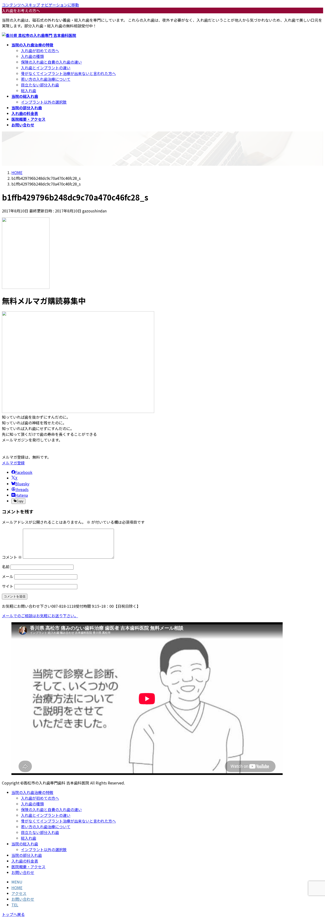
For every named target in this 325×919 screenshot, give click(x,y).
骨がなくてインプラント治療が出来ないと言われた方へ (68, 73)
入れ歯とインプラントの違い (45, 67)
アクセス (18, 893)
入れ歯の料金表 (24, 861)
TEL (14, 905)
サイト (7, 586)
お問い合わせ (22, 872)
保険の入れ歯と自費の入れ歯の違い (51, 62)
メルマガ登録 (13, 463)
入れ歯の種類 (32, 56)
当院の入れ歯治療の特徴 (32, 792)
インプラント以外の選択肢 (44, 102)
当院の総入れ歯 (24, 844)
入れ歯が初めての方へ (40, 50)
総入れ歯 (28, 90)
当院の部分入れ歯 (26, 855)
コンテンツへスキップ (21, 5)
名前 (6, 566)
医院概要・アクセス (28, 866)
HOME (16, 887)
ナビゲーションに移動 (60, 5)
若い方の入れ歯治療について (45, 79)
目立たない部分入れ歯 (40, 85)
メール (7, 576)
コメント (12, 557)
